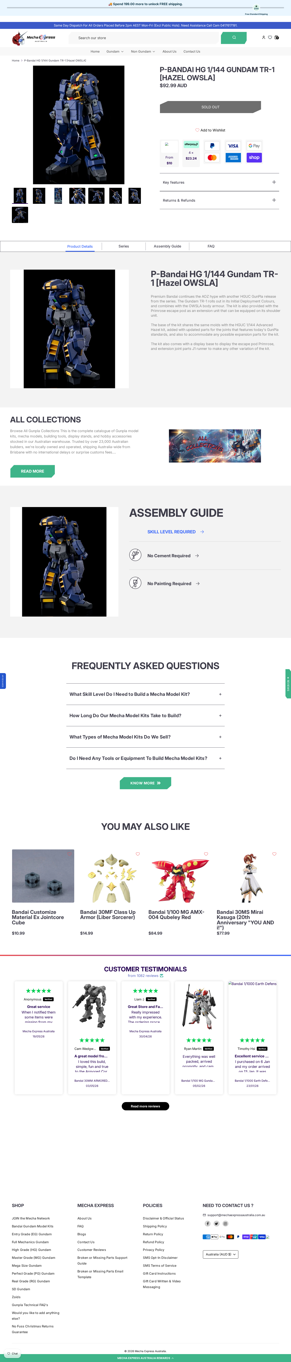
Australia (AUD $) (218, 1254)
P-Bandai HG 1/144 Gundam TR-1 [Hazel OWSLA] (55, 60)
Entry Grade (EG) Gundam (32, 1234)
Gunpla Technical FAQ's (30, 1305)
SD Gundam (21, 1289)
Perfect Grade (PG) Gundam (33, 1273)
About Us (170, 51)
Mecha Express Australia (150, 1351)
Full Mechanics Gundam (30, 1242)
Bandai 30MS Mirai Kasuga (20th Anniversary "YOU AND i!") (245, 920)
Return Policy (153, 1234)
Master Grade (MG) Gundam (33, 1258)
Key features (173, 182)
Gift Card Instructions (159, 1273)
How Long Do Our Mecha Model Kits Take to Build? (125, 715)
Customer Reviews (91, 1250)
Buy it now (210, 121)
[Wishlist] (270, 37)
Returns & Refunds (179, 200)
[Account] (263, 38)
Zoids (16, 1297)
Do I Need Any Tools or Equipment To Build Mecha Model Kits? (138, 758)
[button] (145, 1358)
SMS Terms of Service (159, 1266)
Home (95, 51)
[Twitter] (217, 1224)
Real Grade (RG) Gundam (31, 1281)
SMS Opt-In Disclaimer (160, 1258)
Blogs (81, 1234)
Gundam (113, 51)
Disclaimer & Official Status (163, 1218)
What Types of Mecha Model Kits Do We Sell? (120, 737)
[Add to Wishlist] (69, 854)
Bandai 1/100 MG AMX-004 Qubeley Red (176, 914)
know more (142, 783)
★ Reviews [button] (288, 684)
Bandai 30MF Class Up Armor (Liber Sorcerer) (108, 914)
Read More (32, 471)
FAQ (80, 1226)
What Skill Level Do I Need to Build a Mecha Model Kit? (129, 694)
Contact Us (192, 51)
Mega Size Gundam (27, 1266)
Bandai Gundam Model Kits (32, 1226)
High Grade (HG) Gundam (31, 1250)
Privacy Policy (153, 1250)
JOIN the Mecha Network (31, 1218)
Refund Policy (153, 1242)
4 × (191, 155)
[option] (79, 125)
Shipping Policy (155, 1226)
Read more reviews (145, 1106)
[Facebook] (208, 1224)
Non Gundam (141, 51)
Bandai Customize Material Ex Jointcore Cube (38, 917)
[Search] (234, 38)
